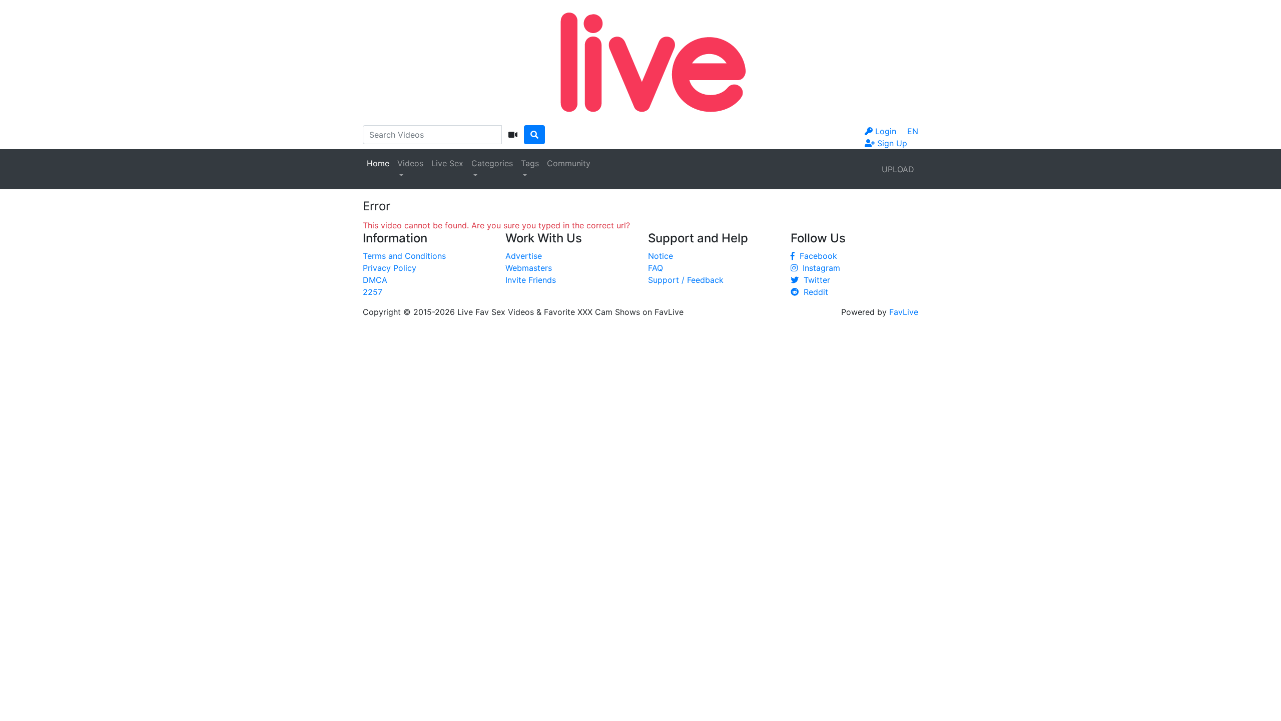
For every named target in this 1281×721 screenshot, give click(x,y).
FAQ (655, 268)
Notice (660, 256)
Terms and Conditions (404, 256)
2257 (372, 292)
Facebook (816, 256)
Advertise (523, 256)
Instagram (819, 268)
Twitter (814, 280)
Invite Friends (530, 280)
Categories (492, 163)
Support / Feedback (686, 280)
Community (568, 163)
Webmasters (528, 268)
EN (912, 131)
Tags (530, 163)
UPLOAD (898, 169)
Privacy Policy (389, 268)
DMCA (375, 280)
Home (378, 163)
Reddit (813, 292)
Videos (410, 163)
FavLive (903, 312)
